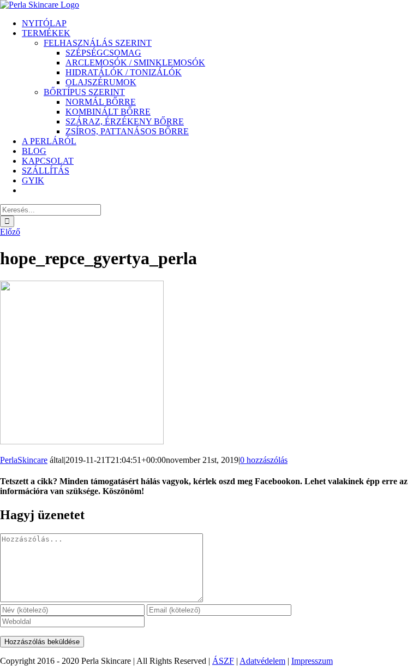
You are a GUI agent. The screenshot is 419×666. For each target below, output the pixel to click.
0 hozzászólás (264, 460)
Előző (10, 231)
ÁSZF (223, 660)
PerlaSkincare (23, 460)
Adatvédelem (262, 660)
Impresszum (312, 660)
